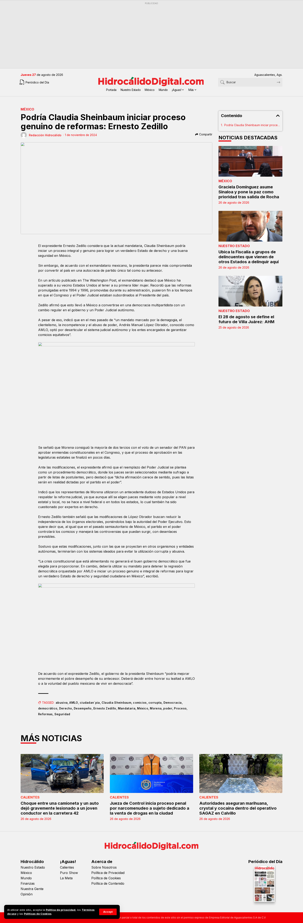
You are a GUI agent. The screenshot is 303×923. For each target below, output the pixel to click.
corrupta (155, 702)
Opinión (27, 894)
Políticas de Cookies (38, 913)
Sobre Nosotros (104, 867)
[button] (108, 912)
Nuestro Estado (234, 246)
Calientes (30, 797)
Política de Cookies (106, 878)
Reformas (45, 714)
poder (167, 708)
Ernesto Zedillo (104, 708)
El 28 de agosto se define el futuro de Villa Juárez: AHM (246, 319)
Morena (156, 708)
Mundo (26, 878)
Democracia (172, 702)
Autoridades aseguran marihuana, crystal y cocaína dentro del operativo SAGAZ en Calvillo (238, 808)
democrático (47, 708)
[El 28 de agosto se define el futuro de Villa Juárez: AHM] (250, 291)
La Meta (66, 878)
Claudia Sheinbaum (116, 702)
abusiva (62, 702)
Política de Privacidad (107, 873)
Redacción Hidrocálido (45, 135)
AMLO (73, 702)
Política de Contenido (107, 883)
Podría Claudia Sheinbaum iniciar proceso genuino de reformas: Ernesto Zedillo (252, 125)
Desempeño (83, 708)
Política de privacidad (60, 909)
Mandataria (126, 708)
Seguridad (62, 714)
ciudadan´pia (90, 702)
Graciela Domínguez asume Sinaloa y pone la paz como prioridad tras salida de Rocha (248, 191)
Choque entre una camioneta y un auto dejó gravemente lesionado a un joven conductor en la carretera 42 (60, 808)
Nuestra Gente (32, 889)
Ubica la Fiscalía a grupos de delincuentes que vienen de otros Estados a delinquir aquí (248, 256)
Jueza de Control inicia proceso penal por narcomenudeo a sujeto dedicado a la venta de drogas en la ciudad (149, 808)
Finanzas (28, 883)
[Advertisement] (144, 35)
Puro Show (69, 873)
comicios (140, 702)
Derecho (65, 708)
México (27, 109)
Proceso (180, 708)
